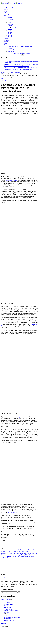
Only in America (12, 512)
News (6, 11)
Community (7, 618)
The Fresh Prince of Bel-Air (17, 556)
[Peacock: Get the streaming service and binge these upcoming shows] (13, 574)
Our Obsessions (15, 72)
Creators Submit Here (10, 620)
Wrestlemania (8, 558)
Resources (11, 51)
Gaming (10, 24)
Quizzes (10, 19)
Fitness (14, 27)
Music (10, 29)
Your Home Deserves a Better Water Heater (16, 66)
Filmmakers (7, 40)
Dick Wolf (21, 551)
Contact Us (7, 607)
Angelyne (15, 550)
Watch (6, 38)
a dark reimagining (11, 180)
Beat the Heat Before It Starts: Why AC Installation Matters (21, 64)
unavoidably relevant (19, 417)
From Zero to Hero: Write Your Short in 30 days (21, 46)
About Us (7, 602)
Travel (10, 35)
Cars (9, 21)
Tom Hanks (28, 556)
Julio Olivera (6, 80)
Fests (5, 43)
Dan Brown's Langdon (11, 551)
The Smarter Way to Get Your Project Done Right (18, 69)
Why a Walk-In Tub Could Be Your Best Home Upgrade (20, 67)
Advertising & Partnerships (12, 617)
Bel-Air (30, 550)
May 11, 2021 (5, 78)
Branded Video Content (11, 610)
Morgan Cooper (16, 555)
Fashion (10, 22)
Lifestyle (3, 72)
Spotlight (10, 48)
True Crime (11, 37)
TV (5, 13)
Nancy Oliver (25, 555)
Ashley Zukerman (23, 550)
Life (5, 16)
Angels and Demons (6, 550)
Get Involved (8, 612)
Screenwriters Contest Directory (21, 53)
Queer (10, 30)
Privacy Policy (8, 604)
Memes (10, 17)
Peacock (31, 555)
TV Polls (7, 14)
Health (10, 25)
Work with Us (8, 609)
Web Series (7, 42)
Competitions (12, 50)
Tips (5, 615)
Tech (9, 33)
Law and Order (14, 553)
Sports (10, 32)
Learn (6, 45)
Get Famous (7, 606)
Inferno (7, 553)
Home (6, 9)
